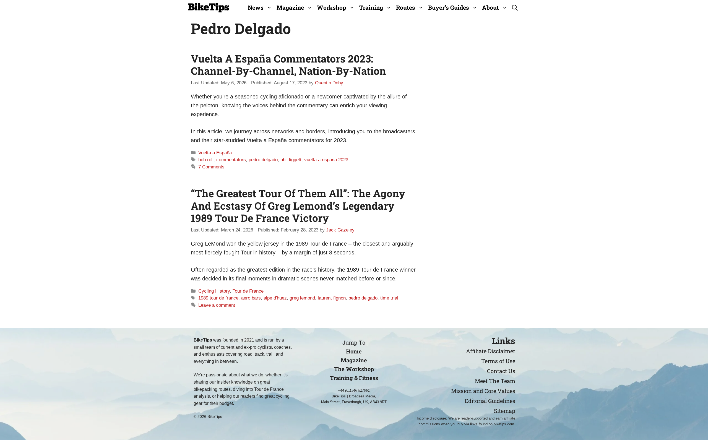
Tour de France (248, 291)
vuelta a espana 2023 (326, 159)
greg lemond (302, 298)
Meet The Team (495, 380)
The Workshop (354, 369)
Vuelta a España (215, 152)
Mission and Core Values (483, 390)
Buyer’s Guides (448, 7)
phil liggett (290, 159)
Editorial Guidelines (490, 400)
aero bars (251, 298)
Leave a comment (216, 305)
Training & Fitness (354, 377)
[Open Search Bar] (515, 7)
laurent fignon (332, 298)
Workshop (331, 7)
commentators (231, 159)
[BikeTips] (208, 7)
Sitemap (504, 410)
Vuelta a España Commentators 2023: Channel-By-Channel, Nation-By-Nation (288, 64)
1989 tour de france (218, 298)
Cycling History (214, 291)
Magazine (290, 7)
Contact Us (501, 370)
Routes (405, 7)
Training (371, 7)
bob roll (206, 159)
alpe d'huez (275, 298)
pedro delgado (263, 159)
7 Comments (211, 167)
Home (354, 351)
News (256, 7)
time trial (389, 298)
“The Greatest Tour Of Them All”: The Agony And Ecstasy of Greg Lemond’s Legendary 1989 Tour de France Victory (298, 205)
